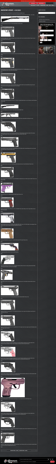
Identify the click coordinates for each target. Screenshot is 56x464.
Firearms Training (42, 5)
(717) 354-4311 (34, 461)
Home (1, 7)
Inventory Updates (42, 21)
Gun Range (37, 5)
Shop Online (33, 3)
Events (47, 5)
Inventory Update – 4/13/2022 (14, 450)
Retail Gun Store (33, 5)
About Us (53, 5)
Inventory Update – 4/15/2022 (23, 450)
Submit (41, 42)
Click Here (46, 52)
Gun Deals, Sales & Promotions (44, 19)
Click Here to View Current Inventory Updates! (28, 0)
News (50, 5)
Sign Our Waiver (41, 3)
